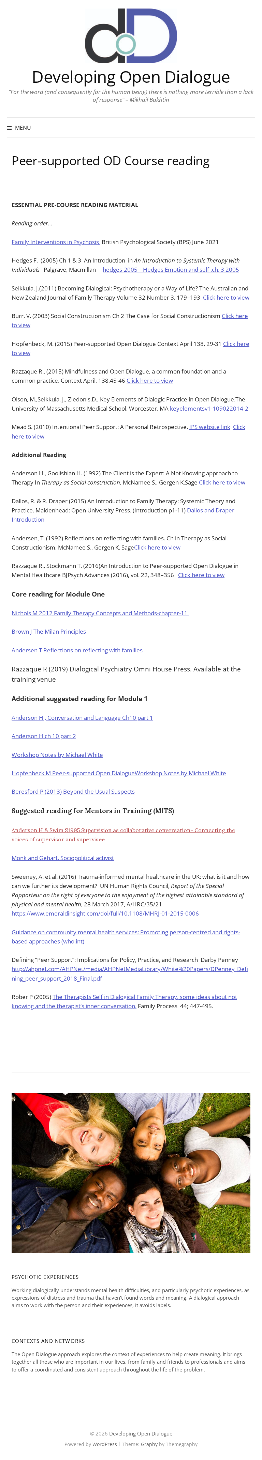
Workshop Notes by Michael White (57, 755)
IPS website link (209, 427)
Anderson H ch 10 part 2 (44, 736)
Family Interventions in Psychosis (56, 242)
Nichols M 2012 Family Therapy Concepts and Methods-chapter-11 (100, 613)
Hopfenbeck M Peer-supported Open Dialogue (73, 773)
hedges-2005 (123, 269)
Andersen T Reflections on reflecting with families (77, 650)
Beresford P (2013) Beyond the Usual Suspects (73, 791)
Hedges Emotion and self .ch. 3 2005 (191, 269)
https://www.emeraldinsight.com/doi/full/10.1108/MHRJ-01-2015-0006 (105, 913)
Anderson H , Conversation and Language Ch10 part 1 (82, 717)
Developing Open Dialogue (131, 76)
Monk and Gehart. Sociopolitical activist (63, 858)
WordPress (104, 1444)
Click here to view (226, 297)
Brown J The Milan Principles (49, 631)
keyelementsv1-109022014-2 (209, 408)
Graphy (149, 1444)
